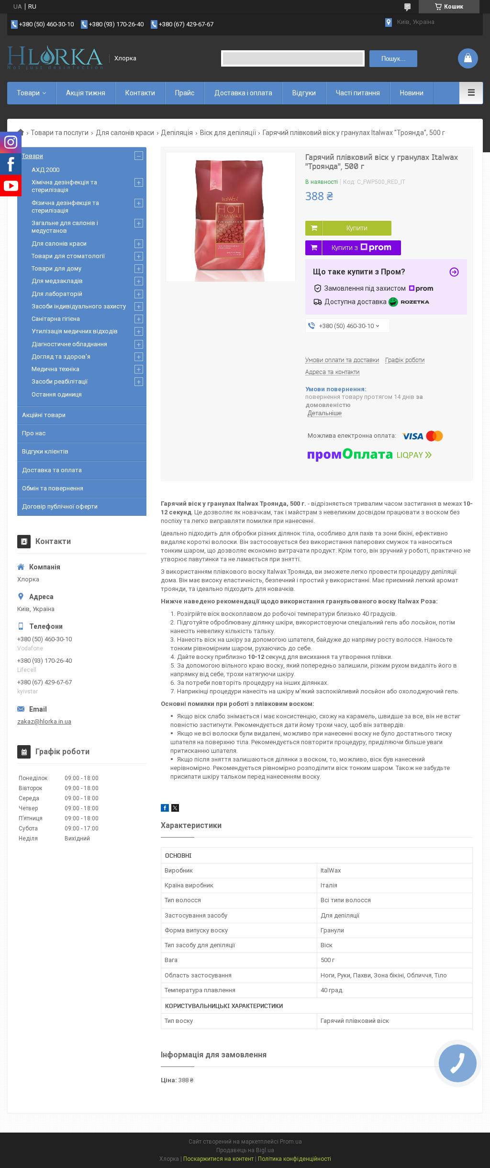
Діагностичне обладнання (69, 344)
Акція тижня (85, 93)
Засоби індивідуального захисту (79, 306)
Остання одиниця (57, 394)
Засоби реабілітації (60, 381)
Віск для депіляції (228, 132)
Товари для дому (56, 268)
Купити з (345, 247)
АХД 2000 (45, 169)
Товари (28, 93)
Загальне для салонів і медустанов (65, 226)
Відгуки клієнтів (45, 451)
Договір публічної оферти (60, 506)
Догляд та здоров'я (61, 356)
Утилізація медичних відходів (75, 331)
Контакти (140, 93)
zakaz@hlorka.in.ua (44, 721)
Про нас (33, 433)
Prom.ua (291, 1141)
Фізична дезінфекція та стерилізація (65, 206)
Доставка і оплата (243, 93)
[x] (175, 809)
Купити (357, 228)
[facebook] (165, 809)
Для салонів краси (125, 132)
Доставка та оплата (52, 470)
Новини (411, 93)
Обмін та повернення (52, 488)
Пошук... (393, 58)
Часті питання (358, 93)
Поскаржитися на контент (218, 1159)
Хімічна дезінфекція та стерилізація (64, 186)
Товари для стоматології (68, 256)
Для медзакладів (57, 280)
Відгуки (304, 93)
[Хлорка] (55, 58)
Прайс (184, 93)
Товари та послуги (60, 132)
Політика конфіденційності (294, 1159)
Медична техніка (55, 369)
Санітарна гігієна (56, 318)
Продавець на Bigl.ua (245, 1150)
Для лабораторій (57, 293)
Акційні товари (44, 415)
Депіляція (177, 132)
